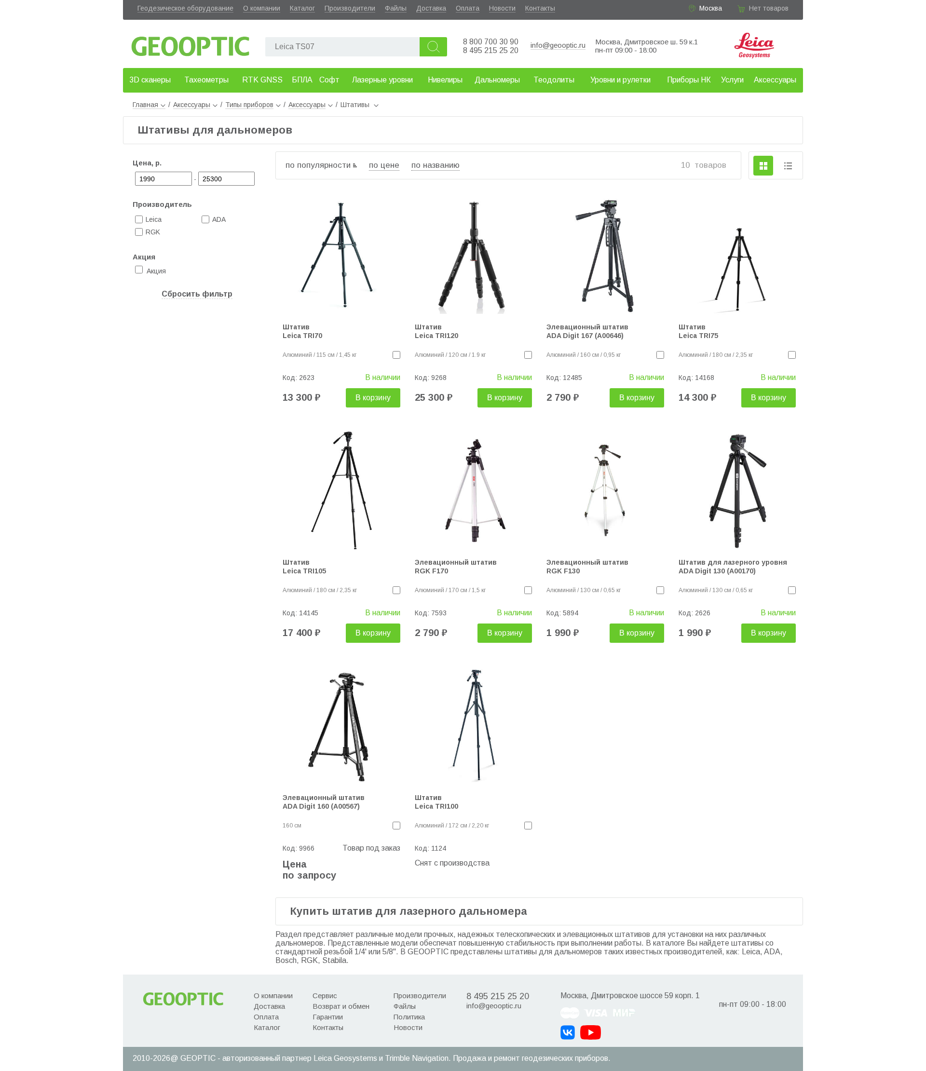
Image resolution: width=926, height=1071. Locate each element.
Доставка (431, 8)
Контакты (540, 8)
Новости (502, 8)
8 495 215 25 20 (490, 50)
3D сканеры (150, 80)
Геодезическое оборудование (185, 8)
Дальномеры (497, 80)
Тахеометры (206, 80)
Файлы (396, 8)
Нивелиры (445, 80)
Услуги (732, 80)
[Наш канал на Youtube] (590, 1032)
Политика (409, 1017)
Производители (350, 8)
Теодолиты (553, 80)
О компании (261, 8)
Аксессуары (775, 80)
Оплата (467, 8)
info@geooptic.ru (558, 45)
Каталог (302, 8)
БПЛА (302, 80)
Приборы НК (689, 80)
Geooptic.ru (190, 44)
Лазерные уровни (382, 80)
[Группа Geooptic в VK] (567, 1032)
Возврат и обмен (341, 1006)
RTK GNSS (262, 80)
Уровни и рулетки (620, 80)
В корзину (373, 397)
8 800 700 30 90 (490, 42)
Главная (145, 104)
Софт (329, 80)
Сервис (325, 995)
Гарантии (328, 1017)
